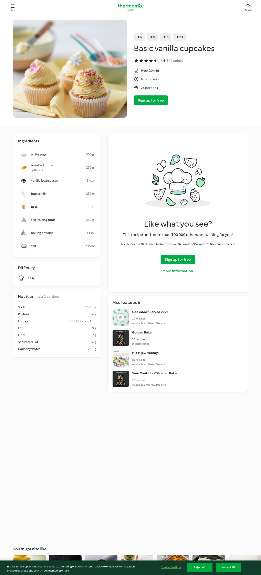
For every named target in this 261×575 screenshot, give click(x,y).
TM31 (179, 37)
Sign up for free (151, 100)
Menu (12, 10)
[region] (130, 567)
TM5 (165, 37)
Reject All (199, 567)
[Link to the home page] (130, 7)
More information (178, 271)
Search (248, 10)
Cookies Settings (171, 567)
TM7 (139, 37)
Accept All (228, 567)
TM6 (152, 37)
